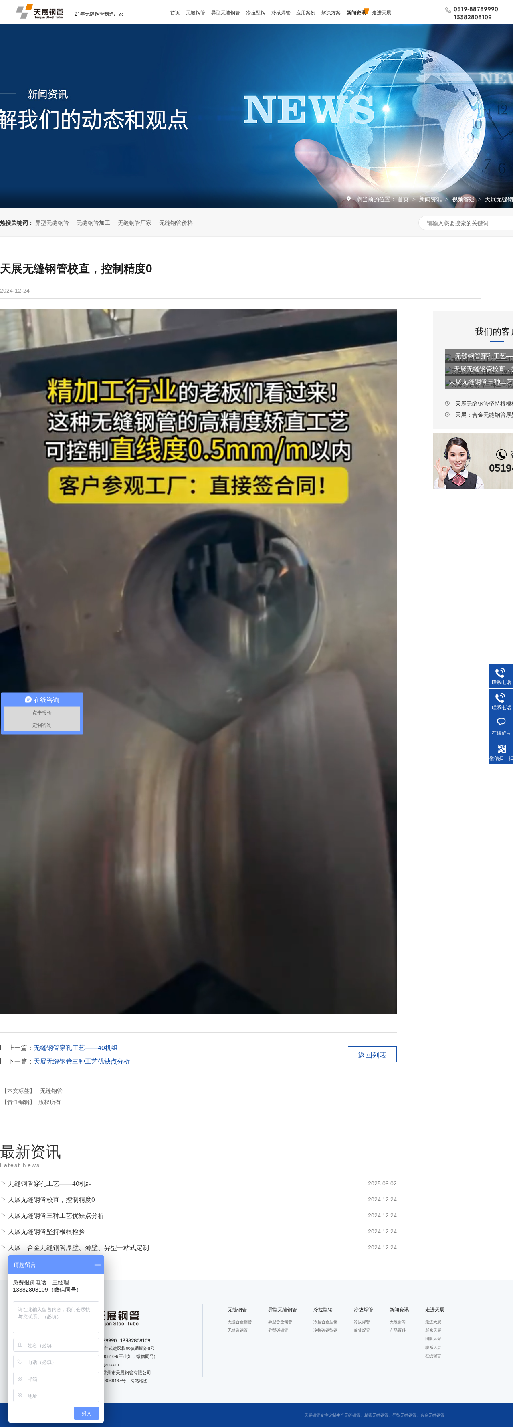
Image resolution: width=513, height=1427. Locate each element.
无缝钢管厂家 (134, 222)
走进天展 (381, 12)
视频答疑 (464, 199)
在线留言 (433, 1355)
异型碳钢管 (278, 1330)
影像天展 (433, 1330)
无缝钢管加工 (93, 222)
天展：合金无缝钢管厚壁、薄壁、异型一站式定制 (78, 1247)
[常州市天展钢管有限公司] (39, 11)
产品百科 (398, 1330)
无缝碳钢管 (238, 1330)
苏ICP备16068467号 (106, 1380)
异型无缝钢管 (225, 12)
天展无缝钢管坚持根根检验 (46, 1231)
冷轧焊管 (362, 1330)
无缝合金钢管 (240, 1321)
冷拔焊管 (281, 12)
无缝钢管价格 (176, 222)
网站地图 (139, 1380)
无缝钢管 (195, 12)
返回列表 (372, 1054)
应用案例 (305, 12)
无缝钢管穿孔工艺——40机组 (76, 1047)
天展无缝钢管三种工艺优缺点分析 (82, 1061)
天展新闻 (398, 1321)
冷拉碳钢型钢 (325, 1330)
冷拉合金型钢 (325, 1321)
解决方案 (331, 12)
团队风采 (433, 1338)
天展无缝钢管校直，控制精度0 (51, 1199)
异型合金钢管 (280, 1321)
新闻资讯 (356, 12)
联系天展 (433, 1347)
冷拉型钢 (255, 12)
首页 (175, 12)
